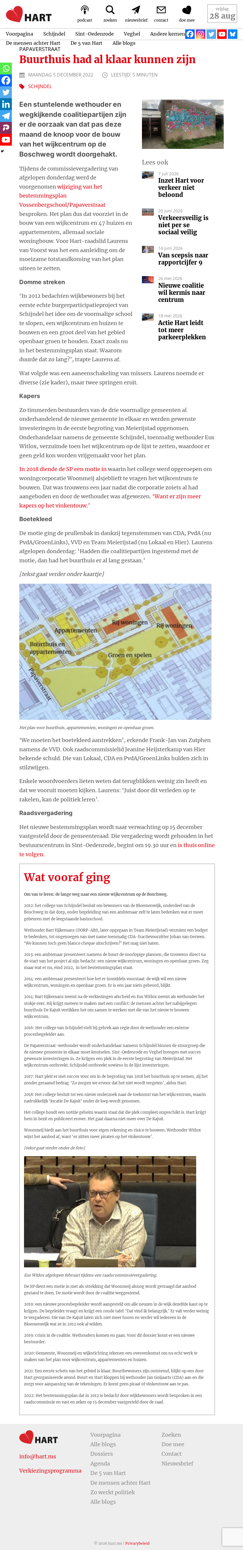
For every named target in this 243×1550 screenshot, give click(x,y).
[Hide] (2, 151)
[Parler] (6, 128)
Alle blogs (124, 43)
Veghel (132, 34)
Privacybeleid (137, 1543)
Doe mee (173, 1444)
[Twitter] (211, 34)
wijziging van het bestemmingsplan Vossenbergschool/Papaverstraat (62, 195)
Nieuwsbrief (177, 1463)
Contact (172, 1453)
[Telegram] (6, 116)
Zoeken (171, 1434)
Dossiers (101, 1453)
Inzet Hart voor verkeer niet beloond (181, 187)
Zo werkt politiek (112, 1492)
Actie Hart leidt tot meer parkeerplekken (182, 330)
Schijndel (54, 34)
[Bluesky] (232, 34)
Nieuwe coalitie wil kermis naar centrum (181, 292)
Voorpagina (19, 34)
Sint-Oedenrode (94, 34)
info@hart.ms (37, 1456)
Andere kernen (167, 34)
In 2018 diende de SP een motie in (63, 469)
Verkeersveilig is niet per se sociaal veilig (183, 225)
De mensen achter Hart (33, 43)
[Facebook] (190, 34)
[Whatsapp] (6, 68)
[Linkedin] (6, 104)
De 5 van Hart (87, 43)
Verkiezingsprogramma (50, 1470)
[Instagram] (200, 34)
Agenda (100, 1463)
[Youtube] (222, 34)
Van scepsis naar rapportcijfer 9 (183, 259)
